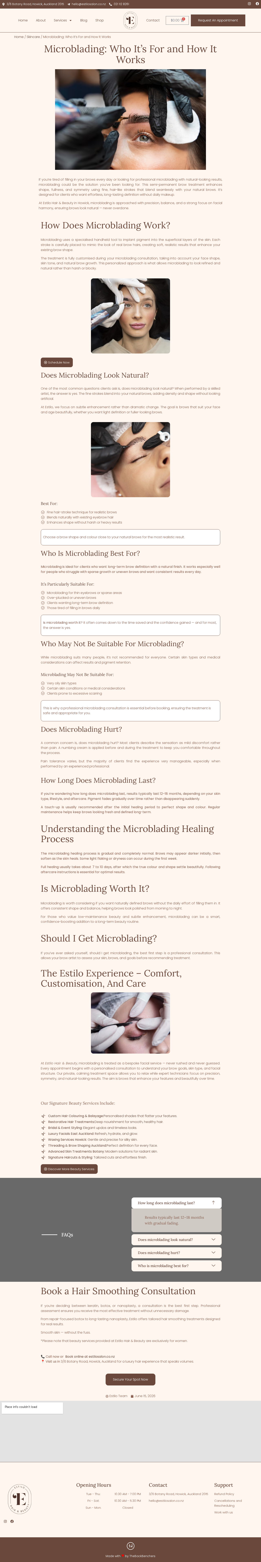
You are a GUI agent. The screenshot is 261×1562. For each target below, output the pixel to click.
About (41, 20)
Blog (83, 20)
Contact (153, 20)
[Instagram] (249, 3)
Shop (99, 20)
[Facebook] (257, 3)
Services (60, 20)
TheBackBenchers (142, 1556)
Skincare (33, 36)
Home (23, 20)
